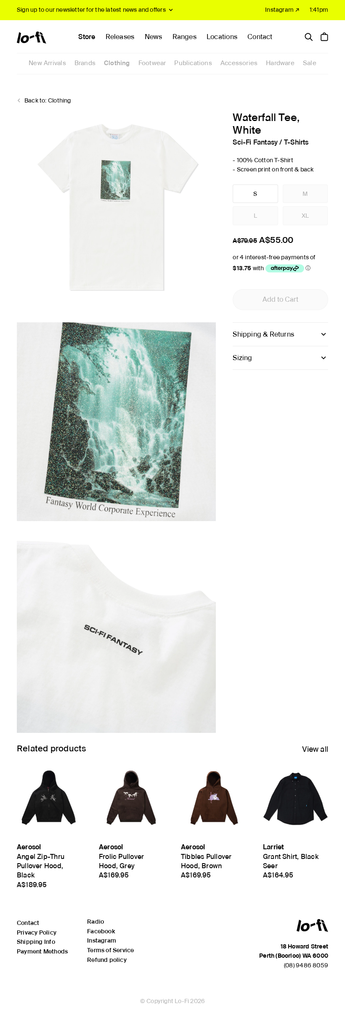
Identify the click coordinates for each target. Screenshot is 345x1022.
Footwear (152, 63)
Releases (120, 37)
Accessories (238, 63)
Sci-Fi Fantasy (255, 142)
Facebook (101, 931)
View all (315, 749)
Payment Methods (42, 951)
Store (86, 37)
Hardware (280, 63)
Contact (259, 37)
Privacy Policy (36, 932)
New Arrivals (47, 63)
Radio (95, 921)
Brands (85, 63)
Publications (193, 63)
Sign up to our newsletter (91, 9)
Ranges (184, 37)
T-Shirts (296, 142)
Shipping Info (36, 941)
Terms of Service (110, 950)
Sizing (242, 358)
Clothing (117, 63)
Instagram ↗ (282, 9)
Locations (222, 37)
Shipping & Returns (263, 334)
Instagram (101, 940)
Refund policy (107, 959)
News (153, 37)
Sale (309, 63)
